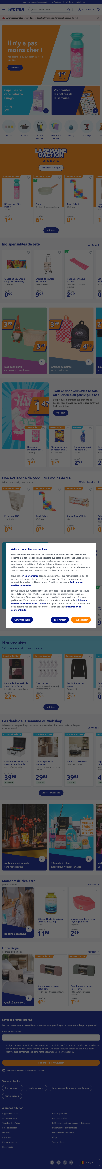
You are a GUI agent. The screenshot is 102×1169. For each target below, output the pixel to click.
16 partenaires (30, 576)
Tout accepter (81, 620)
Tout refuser (60, 620)
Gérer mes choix (22, 620)
